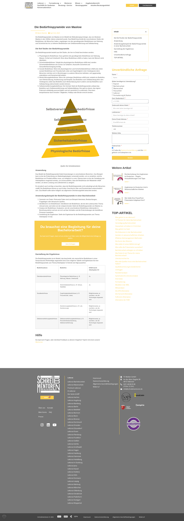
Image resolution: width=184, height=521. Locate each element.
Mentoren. (39, 342)
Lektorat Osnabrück (75, 494)
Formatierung (54, 3)
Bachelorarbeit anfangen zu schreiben (129, 250)
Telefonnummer (117, 126)
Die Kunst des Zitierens (123, 241)
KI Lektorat (71, 391)
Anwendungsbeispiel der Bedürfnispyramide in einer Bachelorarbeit (130, 45)
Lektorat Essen (73, 431)
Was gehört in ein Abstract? (125, 217)
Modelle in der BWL (122, 285)
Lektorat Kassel (73, 469)
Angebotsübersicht (93, 3)
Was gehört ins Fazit (122, 229)
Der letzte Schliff (73, 394)
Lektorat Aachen (73, 397)
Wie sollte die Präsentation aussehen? (129, 247)
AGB (144, 150)
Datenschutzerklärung (129, 150)
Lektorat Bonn (73, 416)
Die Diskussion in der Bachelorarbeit (128, 232)
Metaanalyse (119, 288)
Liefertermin (116, 112)
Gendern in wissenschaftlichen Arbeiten (129, 235)
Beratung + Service (65, 5)
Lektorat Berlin (73, 407)
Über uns (41, 408)
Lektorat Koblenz (74, 472)
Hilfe (115, 52)
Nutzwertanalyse (121, 273)
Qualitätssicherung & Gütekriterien (128, 267)
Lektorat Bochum (74, 413)
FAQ (50, 412)
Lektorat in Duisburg (75, 462)
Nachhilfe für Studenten (46, 5)
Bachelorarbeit (119, 86)
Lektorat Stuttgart (74, 500)
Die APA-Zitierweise (122, 291)
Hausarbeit (118, 91)
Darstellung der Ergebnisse (124, 49)
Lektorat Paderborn (75, 497)
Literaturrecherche (122, 258)
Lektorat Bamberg (74, 403)
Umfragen (119, 270)
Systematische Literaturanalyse (126, 276)
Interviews (119, 279)
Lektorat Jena (72, 466)
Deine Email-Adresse (119, 119)
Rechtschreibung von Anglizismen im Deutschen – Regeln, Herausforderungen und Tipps (136, 176)
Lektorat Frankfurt (74, 438)
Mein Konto (42, 412)
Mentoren (68, 3)
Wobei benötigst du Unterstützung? (124, 81)
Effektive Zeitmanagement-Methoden (128, 238)
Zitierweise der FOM (122, 300)
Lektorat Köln (72, 475)
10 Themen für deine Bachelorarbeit (128, 220)
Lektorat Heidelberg (75, 459)
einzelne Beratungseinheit (100, 5)
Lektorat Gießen (73, 441)
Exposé (116, 84)
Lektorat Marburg (74, 484)
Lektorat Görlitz (73, 444)
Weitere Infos (116, 133)
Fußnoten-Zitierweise (123, 297)
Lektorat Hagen (73, 450)
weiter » (127, 181)
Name (114, 74)
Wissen (77, 3)
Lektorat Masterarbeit (75, 385)
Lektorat (40, 3)
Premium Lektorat (74, 388)
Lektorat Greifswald (75, 447)
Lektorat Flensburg (74, 435)
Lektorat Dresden (74, 425)
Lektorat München (74, 487)
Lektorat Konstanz (74, 478)
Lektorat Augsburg (74, 400)
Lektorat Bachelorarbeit (76, 382)
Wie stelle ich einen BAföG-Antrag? (127, 244)
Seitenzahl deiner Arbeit (120, 105)
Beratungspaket (81, 5)
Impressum (97, 378)
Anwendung (118, 41)
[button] (146, 32)
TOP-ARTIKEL (118, 58)
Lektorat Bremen (74, 419)
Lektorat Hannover (74, 456)
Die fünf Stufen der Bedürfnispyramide (128, 38)
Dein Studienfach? (118, 98)
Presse (40, 417)
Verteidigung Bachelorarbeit (125, 223)
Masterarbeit (118, 88)
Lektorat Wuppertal (75, 503)
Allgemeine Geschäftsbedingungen (105, 384)
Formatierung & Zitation (122, 95)
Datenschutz (116, 146)
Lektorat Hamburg (74, 453)
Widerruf (96, 387)
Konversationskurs (44, 7)
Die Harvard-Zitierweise (123, 294)
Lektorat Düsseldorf (75, 428)
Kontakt (50, 408)
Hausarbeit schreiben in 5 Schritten (128, 226)
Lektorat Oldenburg (75, 491)
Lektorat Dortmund (75, 422)
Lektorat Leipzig (73, 481)
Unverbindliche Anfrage (122, 55)
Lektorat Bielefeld (74, 410)
